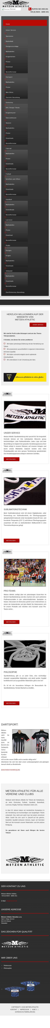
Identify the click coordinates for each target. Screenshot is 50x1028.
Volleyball (9, 271)
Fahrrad (8, 148)
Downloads (9, 138)
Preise (8, 61)
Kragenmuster (11, 112)
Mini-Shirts (9, 92)
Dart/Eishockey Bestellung (15, 292)
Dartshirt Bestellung (13, 97)
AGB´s (34, 1009)
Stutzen (8, 123)
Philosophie (8, 968)
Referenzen (8, 965)
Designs (9, 250)
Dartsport (9, 77)
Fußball (8, 174)
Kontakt (13, 1009)
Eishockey (9, 102)
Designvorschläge (12, 46)
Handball (9, 199)
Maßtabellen (10, 51)
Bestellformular (11, 72)
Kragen (8, 255)
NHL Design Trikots (13, 107)
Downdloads (10, 209)
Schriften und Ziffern (13, 179)
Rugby (8, 245)
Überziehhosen (11, 118)
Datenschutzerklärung (25, 1012)
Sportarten (9, 36)
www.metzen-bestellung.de (10, 770)
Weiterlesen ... (11, 459)
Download (9, 67)
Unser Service (11, 30)
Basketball (9, 41)
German (12, 9)
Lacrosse (9, 220)
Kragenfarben (10, 56)
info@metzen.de (11, 901)
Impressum (24, 1009)
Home (8, 24)
